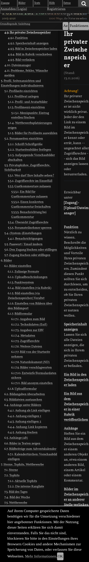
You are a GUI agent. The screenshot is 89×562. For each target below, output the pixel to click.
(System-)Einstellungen (26, 233)
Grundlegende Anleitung (15, 24)
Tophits (14, 475)
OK (60, 556)
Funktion (21, 38)
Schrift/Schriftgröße (29, 144)
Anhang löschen (26, 432)
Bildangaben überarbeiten (27, 394)
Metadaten (28, 336)
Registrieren (56, 9)
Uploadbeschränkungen (31, 277)
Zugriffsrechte (30, 341)
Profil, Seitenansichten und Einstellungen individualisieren (22, 83)
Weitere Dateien (31, 346)
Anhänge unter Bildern (25, 405)
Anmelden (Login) (13, 9)
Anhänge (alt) (18, 438)
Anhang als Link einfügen (32, 410)
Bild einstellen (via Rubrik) (33, 288)
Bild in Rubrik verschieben (34, 54)
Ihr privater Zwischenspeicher (30, 32)
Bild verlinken (25, 60)
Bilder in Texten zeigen (24, 443)
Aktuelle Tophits (26, 481)
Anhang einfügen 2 (28, 421)
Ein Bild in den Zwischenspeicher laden (76, 380)
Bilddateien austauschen (25, 400)
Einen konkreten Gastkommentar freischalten (31, 204)
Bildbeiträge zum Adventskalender (32, 449)
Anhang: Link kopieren (31, 427)
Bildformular (23, 314)
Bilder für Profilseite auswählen (36, 133)
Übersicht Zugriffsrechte (31, 222)
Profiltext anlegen (26, 96)
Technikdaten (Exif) (33, 324)
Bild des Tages (18, 492)
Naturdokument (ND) (34, 362)
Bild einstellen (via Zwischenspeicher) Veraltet (26, 295)
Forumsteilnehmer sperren (33, 228)
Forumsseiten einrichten (26, 138)
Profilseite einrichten (23, 91)
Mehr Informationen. (41, 556)
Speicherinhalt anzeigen (32, 43)
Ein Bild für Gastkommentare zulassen (29, 194)
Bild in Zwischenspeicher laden (36, 49)
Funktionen (79, 25)
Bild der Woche (20, 497)
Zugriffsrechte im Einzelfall (33, 181)
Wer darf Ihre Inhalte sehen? (34, 175)
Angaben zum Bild (32, 319)
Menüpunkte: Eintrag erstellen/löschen (30, 115)
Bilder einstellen (20, 266)
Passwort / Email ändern (26, 244)
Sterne (13, 470)
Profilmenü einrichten (29, 107)
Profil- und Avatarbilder (31, 102)
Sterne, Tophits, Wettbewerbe (23, 464)
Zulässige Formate (26, 271)
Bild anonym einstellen (37, 383)
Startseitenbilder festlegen (33, 150)
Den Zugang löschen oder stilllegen (33, 250)
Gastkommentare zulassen (32, 186)
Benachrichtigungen (29, 239)
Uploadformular (26, 389)
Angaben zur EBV (32, 330)
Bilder (8, 260)
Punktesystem (24, 282)
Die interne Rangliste (29, 486)
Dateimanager (21, 65)
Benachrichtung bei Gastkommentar (28, 214)
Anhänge (71, 428)
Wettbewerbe (18, 503)
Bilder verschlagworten (36, 367)
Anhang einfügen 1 (28, 416)
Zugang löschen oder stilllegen (29, 255)
